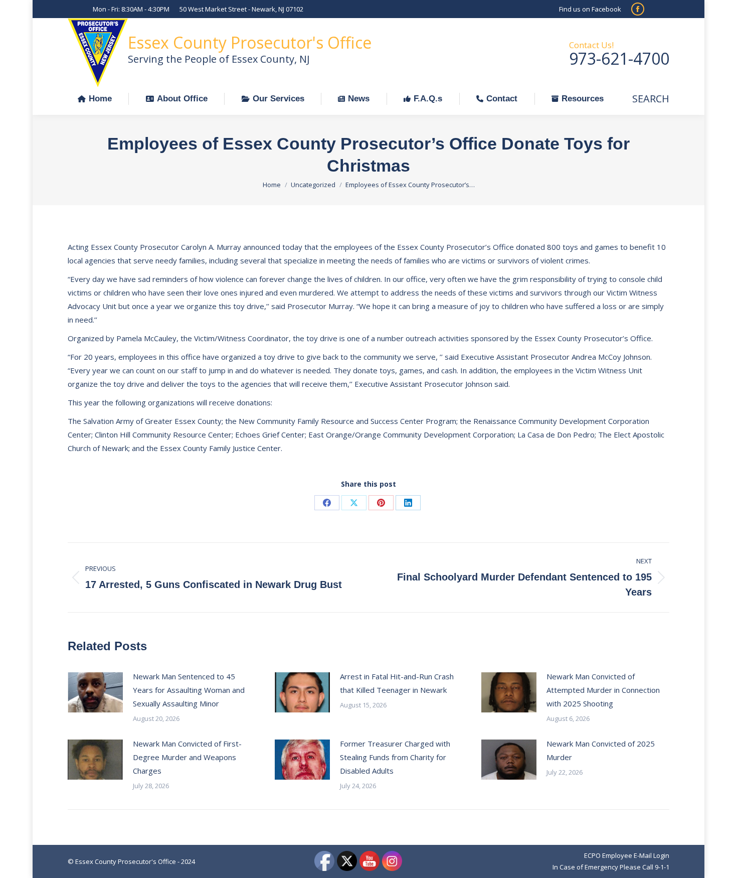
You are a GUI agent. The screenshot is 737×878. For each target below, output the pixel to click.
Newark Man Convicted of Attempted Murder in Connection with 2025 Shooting (603, 689)
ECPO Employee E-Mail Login (626, 855)
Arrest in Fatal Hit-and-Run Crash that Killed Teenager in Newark (397, 683)
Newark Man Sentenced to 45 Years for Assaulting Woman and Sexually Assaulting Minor (189, 689)
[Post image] (95, 692)
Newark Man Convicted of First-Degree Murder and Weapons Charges (187, 757)
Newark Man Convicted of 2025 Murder (600, 750)
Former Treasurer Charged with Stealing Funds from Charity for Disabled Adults (395, 757)
